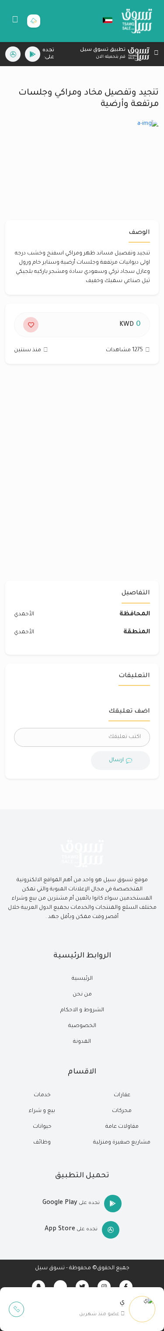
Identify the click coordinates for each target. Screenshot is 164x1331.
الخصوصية (82, 1026)
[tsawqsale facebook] (126, 1286)
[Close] (156, 54)
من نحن (82, 995)
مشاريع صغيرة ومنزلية (121, 1143)
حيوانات (42, 1127)
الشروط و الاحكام (82, 1010)
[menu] (15, 21)
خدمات (42, 1095)
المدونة (82, 1042)
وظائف (42, 1143)
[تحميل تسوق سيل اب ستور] (13, 54)
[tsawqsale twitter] (82, 1286)
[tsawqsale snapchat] (38, 1286)
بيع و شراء (42, 1111)
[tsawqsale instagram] (104, 1286)
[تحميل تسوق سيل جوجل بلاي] (32, 54)
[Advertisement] (82, 477)
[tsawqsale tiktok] (60, 1286)
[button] (103, 20)
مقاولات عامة (122, 1127)
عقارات (122, 1095)
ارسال (116, 760)
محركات (122, 1111)
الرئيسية (82, 979)
